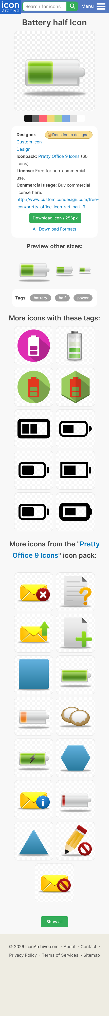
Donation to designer (71, 134)
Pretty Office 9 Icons (59, 156)
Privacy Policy (23, 955)
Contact (88, 946)
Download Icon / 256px (55, 217)
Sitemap (91, 955)
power (83, 297)
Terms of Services (60, 955)
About (70, 946)
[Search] (72, 6)
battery (40, 297)
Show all (54, 921)
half (62, 297)
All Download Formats (54, 229)
